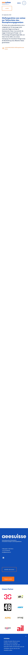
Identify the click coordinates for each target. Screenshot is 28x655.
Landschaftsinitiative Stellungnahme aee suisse (14, 48)
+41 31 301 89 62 (6, 550)
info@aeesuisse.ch (6, 552)
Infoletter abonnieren (9, 569)
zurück (7, 8)
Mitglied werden (8, 579)
